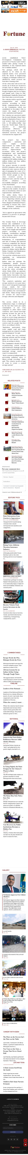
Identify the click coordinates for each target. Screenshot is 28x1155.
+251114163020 (14, 1119)
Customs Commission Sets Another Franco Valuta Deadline (18, 387)
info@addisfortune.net (12, 1120)
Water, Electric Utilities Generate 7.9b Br (17, 395)
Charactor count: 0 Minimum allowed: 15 (12, 492)
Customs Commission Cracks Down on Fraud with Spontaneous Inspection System (18, 425)
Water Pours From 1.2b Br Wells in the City (17, 435)
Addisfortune (7, 1150)
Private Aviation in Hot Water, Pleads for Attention (18, 417)
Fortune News (14, 414)
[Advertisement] (14, 635)
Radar (13, 384)
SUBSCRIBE (12, 1132)
